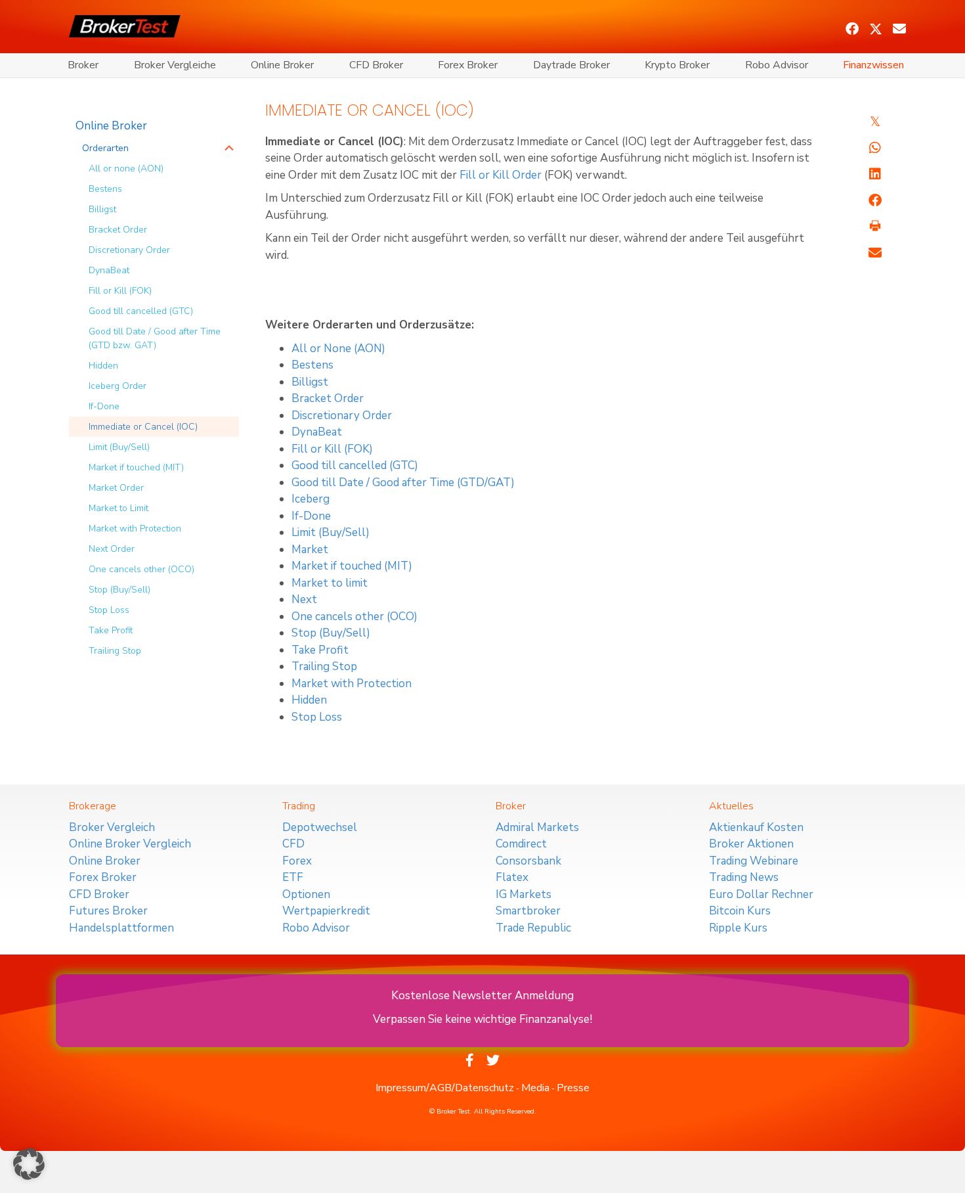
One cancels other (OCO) (141, 569)
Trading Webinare (753, 860)
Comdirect (521, 843)
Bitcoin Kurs (740, 910)
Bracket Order (118, 229)
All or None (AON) (338, 348)
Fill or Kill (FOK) (120, 290)
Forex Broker (468, 65)
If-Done (104, 406)
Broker (83, 65)
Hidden (103, 365)
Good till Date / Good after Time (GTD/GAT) (403, 482)
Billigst (102, 209)
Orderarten (105, 148)
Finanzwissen (873, 65)
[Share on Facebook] (875, 200)
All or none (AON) (126, 168)
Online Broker (282, 65)
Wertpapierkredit (326, 910)
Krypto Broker (677, 65)
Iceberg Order (117, 386)
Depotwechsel (319, 827)
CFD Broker (376, 65)
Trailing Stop (115, 650)
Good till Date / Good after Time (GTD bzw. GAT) (155, 338)
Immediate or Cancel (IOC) (143, 426)
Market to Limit (118, 508)
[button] (852, 29)
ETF (292, 877)
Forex (297, 860)
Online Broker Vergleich (130, 843)
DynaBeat (109, 270)
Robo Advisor (776, 65)
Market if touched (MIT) (136, 467)
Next (304, 599)
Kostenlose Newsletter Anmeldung (482, 995)
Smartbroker (528, 910)
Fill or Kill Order (501, 175)
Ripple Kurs (738, 927)
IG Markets (523, 894)
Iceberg (310, 498)
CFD (293, 843)
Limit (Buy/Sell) (119, 447)
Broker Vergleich (112, 827)
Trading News (744, 877)
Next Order (112, 549)
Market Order (116, 488)
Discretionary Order (129, 250)
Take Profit (111, 630)
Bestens (105, 189)
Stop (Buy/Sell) (119, 589)
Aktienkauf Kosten (756, 827)
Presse (573, 1088)
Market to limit (329, 583)
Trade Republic (533, 927)
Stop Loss (109, 610)
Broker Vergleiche (175, 65)
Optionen (306, 894)
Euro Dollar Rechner (761, 894)
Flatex (512, 877)
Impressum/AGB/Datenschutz (444, 1088)
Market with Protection (135, 528)
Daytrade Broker (571, 65)
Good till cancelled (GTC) (141, 311)
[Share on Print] (875, 226)
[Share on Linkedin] (875, 174)
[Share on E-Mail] (875, 253)
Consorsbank (528, 860)
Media (535, 1088)
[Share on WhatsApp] (875, 148)
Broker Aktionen (751, 843)
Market (309, 549)
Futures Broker (108, 910)
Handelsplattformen (121, 927)
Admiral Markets (537, 827)
